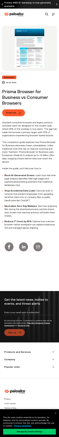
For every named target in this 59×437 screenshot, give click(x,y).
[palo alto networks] (14, 14)
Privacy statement (22, 426)
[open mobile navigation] (53, 14)
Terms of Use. (24, 325)
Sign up (12, 332)
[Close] (55, 413)
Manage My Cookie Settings (29, 431)
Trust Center (10, 404)
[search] (47, 14)
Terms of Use (10, 408)
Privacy (7, 399)
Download (11, 113)
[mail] (38, 246)
